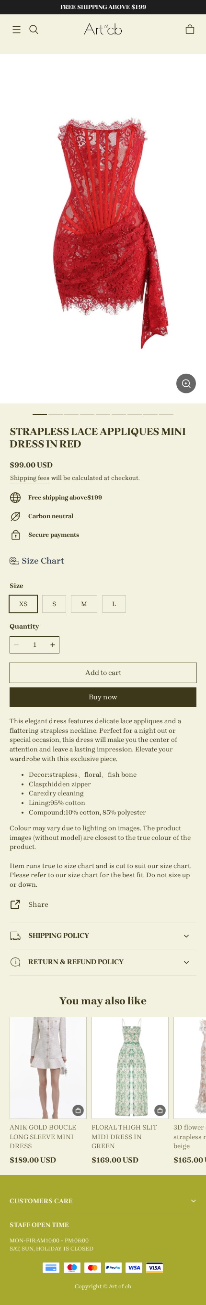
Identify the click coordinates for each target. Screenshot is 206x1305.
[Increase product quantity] (52, 644)
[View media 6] (119, 414)
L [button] (114, 604)
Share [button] (38, 904)
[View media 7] (134, 414)
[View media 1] (40, 414)
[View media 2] (55, 414)
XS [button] (23, 604)
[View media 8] (150, 414)
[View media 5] (103, 414)
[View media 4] (87, 414)
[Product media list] (103, 228)
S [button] (54, 604)
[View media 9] (166, 414)
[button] (16, 29)
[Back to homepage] (103, 29)
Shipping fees (29, 477)
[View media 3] (71, 414)
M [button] (84, 604)
